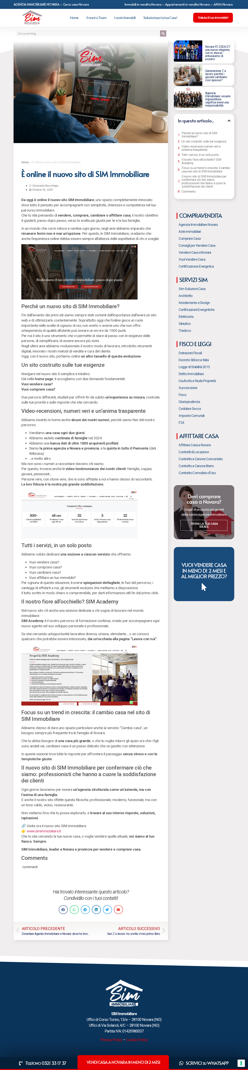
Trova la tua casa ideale (204, 525)
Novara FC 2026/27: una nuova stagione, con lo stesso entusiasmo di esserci (218, 53)
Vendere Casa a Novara (195, 252)
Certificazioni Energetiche (196, 310)
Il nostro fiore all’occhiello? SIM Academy (201, 161)
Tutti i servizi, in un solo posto (200, 155)
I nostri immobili (125, 17)
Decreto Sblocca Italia (193, 360)
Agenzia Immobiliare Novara (198, 225)
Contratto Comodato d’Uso (197, 473)
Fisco (182, 395)
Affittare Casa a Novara (195, 445)
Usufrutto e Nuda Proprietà (197, 381)
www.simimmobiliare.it (44, 831)
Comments (188, 191)
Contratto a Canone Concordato (201, 459)
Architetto (185, 296)
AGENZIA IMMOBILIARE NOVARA (36, 4)
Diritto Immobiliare (191, 374)
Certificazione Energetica (196, 266)
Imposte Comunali (191, 416)
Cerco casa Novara (76, 4)
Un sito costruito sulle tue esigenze (204, 141)
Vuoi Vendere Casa (192, 259)
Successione (188, 388)
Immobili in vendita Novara (142, 4)
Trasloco (185, 331)
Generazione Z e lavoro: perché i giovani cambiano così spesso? (216, 75)
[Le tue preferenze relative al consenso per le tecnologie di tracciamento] (241, 1063)
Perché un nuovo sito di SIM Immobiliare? (199, 134)
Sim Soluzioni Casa (192, 289)
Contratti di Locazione (194, 452)
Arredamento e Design (194, 303)
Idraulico (184, 324)
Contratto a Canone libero (196, 466)
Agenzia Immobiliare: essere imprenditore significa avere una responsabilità (218, 99)
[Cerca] (163, 33)
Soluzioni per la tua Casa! (160, 17)
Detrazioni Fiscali (190, 353)
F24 (181, 423)
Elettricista (186, 317)
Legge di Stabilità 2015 (194, 367)
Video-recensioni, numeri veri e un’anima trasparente (201, 148)
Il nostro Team (96, 17)
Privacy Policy (111, 1040)
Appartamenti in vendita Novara (187, 4)
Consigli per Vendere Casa (197, 245)
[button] (63, 909)
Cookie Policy (136, 1040)
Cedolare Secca (190, 409)
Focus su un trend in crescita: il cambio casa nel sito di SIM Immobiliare (206, 169)
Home (74, 17)
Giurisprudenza (189, 402)
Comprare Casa (190, 238)
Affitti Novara (223, 4)
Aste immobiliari (190, 232)
